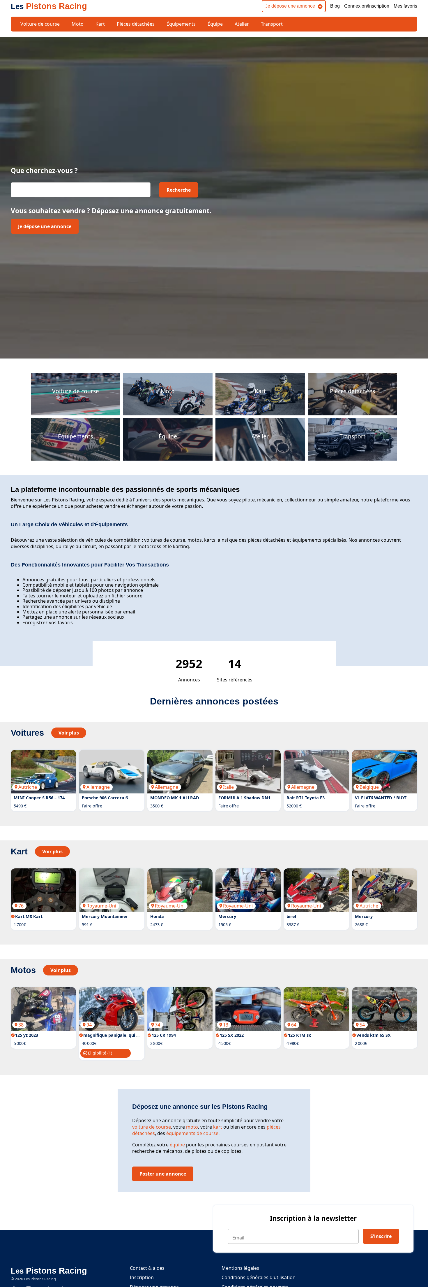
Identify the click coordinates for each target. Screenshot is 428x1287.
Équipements (181, 24)
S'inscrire (381, 1236)
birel (291, 916)
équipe (177, 1144)
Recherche (179, 190)
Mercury (227, 916)
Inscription (142, 1277)
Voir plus (69, 733)
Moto (78, 24)
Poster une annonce (162, 1174)
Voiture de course (40, 24)
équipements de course (192, 1133)
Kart (100, 24)
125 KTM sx (299, 1035)
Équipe (215, 24)
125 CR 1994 (164, 1035)
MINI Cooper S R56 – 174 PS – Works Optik (57, 797)
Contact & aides (147, 1268)
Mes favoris (405, 6)
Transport (272, 24)
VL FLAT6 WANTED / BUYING (384, 797)
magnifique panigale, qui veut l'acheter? (125, 1035)
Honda (157, 916)
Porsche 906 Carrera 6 (105, 797)
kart (217, 1127)
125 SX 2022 (232, 1035)
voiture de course (151, 1127)
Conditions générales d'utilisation (259, 1277)
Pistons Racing (49, 6)
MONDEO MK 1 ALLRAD (174, 797)
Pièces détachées (136, 24)
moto (192, 1127)
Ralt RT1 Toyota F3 (305, 797)
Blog (335, 6)
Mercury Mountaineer (105, 916)
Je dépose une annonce (290, 6)
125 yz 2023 (26, 1035)
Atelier (242, 24)
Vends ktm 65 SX (373, 1035)
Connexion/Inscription (366, 6)
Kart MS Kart (29, 916)
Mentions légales (240, 1268)
